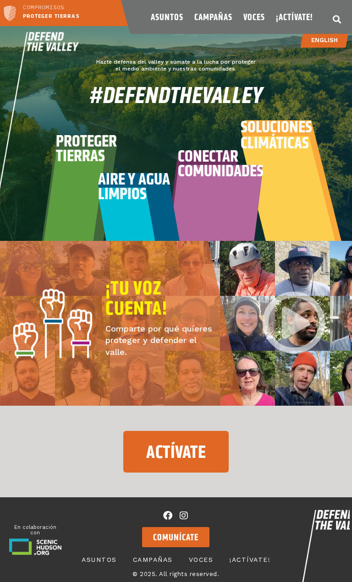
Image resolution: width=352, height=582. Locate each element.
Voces (254, 17)
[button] (336, 19)
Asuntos (167, 17)
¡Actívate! (294, 17)
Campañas (213, 17)
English (324, 40)
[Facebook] (167, 515)
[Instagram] (183, 515)
